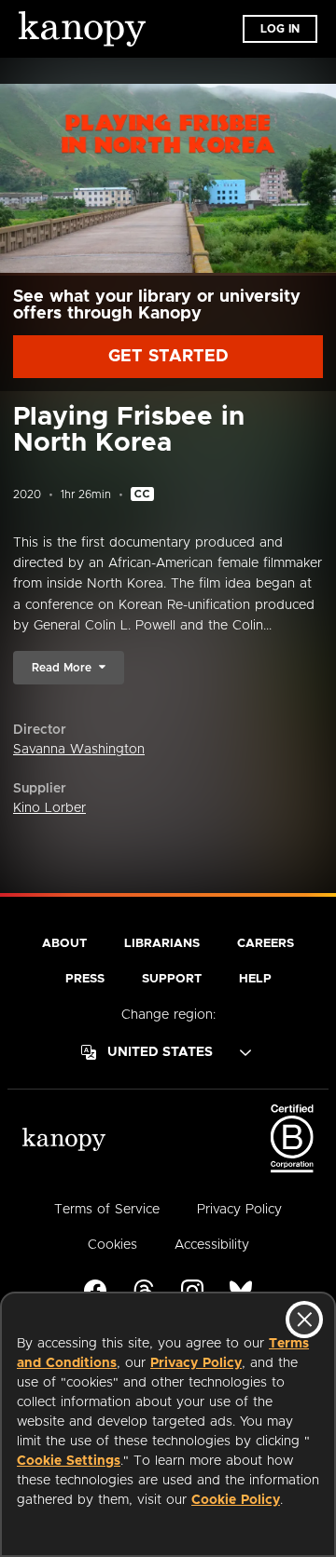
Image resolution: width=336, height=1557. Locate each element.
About (64, 944)
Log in (280, 28)
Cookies (112, 1245)
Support (172, 979)
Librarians (162, 944)
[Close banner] (304, 1319)
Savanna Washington (79, 749)
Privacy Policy (196, 1363)
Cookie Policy (235, 1500)
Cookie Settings (68, 1461)
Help (255, 979)
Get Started (168, 356)
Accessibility (212, 1245)
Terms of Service (107, 1209)
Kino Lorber (49, 808)
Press (85, 979)
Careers (265, 944)
